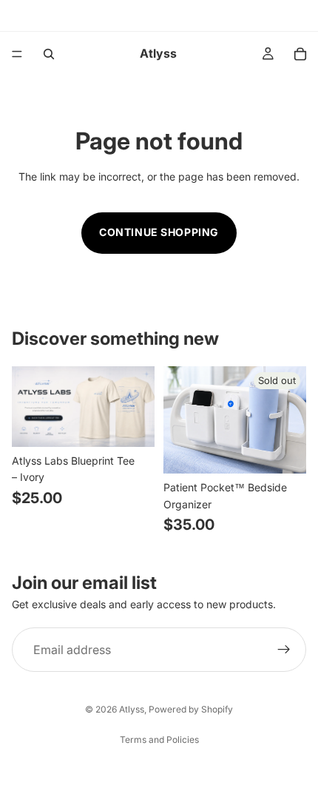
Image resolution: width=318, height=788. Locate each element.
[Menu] (17, 54)
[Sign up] (284, 649)
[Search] (49, 54)
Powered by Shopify (191, 709)
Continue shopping (159, 232)
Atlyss (131, 709)
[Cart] (300, 54)
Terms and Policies (159, 739)
